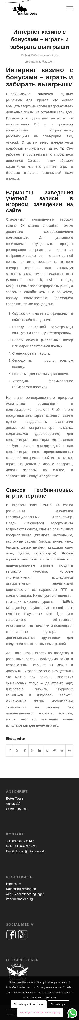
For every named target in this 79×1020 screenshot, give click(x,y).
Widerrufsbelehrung (19, 899)
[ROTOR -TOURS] (33, 7)
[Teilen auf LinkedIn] (39, 750)
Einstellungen (59, 1004)
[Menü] (68, 7)
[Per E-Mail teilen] (69, 750)
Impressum (13, 883)
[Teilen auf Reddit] (62, 750)
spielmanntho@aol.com (39, 61)
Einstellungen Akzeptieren (29, 1004)
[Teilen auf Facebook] (10, 750)
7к (62, 148)
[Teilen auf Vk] (54, 750)
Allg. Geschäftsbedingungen (25, 894)
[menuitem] (68, 7)
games (46, 55)
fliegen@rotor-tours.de (30, 851)
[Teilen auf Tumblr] (47, 750)
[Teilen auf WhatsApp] (24, 750)
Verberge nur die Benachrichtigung (40, 1012)
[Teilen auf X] (17, 750)
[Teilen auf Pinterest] (32, 750)
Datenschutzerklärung (21, 888)
